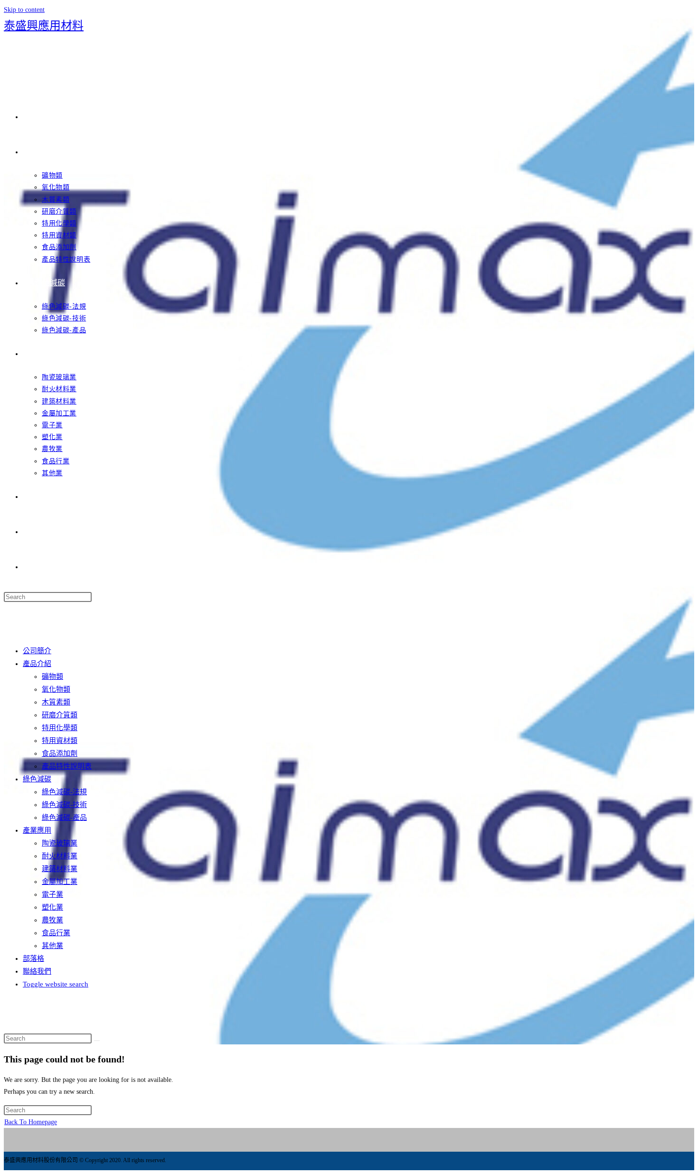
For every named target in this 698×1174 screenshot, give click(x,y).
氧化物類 (56, 689)
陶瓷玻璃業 (59, 843)
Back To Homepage (30, 1122)
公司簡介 (37, 651)
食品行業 (56, 933)
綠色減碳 (37, 779)
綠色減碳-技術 (64, 804)
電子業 (52, 894)
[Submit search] (97, 1041)
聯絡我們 (37, 971)
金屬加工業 (59, 881)
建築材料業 (59, 869)
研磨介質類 (59, 715)
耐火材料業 (59, 856)
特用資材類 (59, 740)
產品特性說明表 (67, 766)
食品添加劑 (59, 753)
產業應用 (37, 830)
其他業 (52, 945)
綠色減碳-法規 (64, 792)
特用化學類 (59, 728)
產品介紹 (37, 663)
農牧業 (52, 920)
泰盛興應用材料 (44, 25)
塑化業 (52, 907)
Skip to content (24, 9)
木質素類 (56, 702)
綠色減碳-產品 (64, 817)
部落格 (33, 958)
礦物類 (52, 676)
